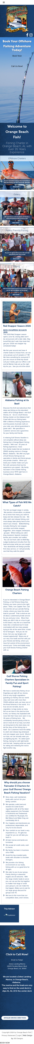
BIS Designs (18, 1038)
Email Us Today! (17, 960)
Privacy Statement (8, 1035)
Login (19, 1035)
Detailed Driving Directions (15, 1018)
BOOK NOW (5, 1043)
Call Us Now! (17, 66)
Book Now (17, 56)
